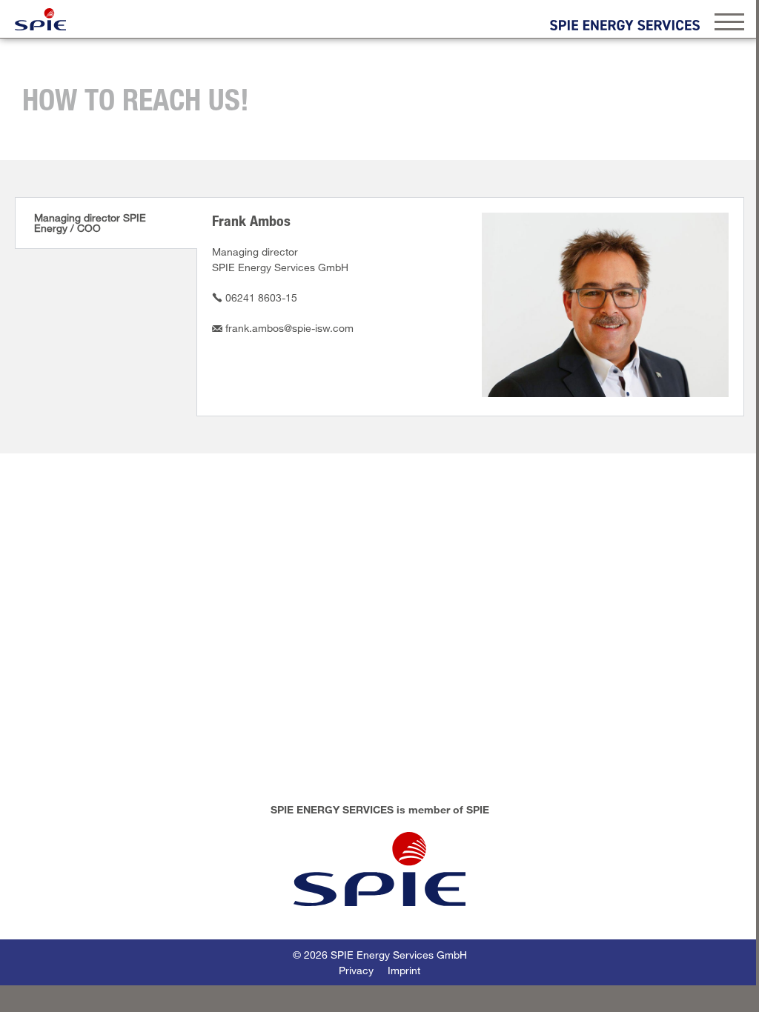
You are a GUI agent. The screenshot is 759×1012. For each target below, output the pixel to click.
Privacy (356, 970)
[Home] (40, 19)
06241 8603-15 (261, 297)
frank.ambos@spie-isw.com (289, 328)
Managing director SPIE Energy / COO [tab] (90, 222)
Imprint (404, 970)
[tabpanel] (470, 307)
